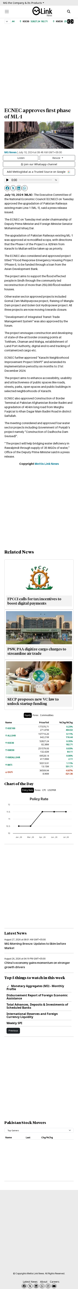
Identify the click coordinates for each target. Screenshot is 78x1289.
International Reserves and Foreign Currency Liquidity (32, 1015)
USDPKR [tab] (52, 790)
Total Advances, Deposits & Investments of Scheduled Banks (37, 1006)
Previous (13, 1030)
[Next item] (72, 21)
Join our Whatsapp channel (40, 164)
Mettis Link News (47, 464)
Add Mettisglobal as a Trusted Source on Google (36, 171)
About (43, 1281)
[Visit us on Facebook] (24, 1286)
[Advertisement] (39, 64)
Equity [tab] (28, 715)
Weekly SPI (14, 1023)
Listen (21, 158)
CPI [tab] (44, 790)
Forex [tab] (35, 715)
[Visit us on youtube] (54, 1286)
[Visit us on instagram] (48, 1286)
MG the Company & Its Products (22, 3)
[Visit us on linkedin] (36, 1286)
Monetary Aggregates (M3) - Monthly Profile (35, 987)
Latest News (30, 1281)
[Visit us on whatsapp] (42, 1286)
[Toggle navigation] (6, 11)
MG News (10, 152)
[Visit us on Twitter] (30, 1286)
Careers (54, 1281)
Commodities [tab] (47, 715)
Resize (56, 158)
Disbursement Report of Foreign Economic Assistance (37, 996)
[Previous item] (68, 21)
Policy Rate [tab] (27, 790)
